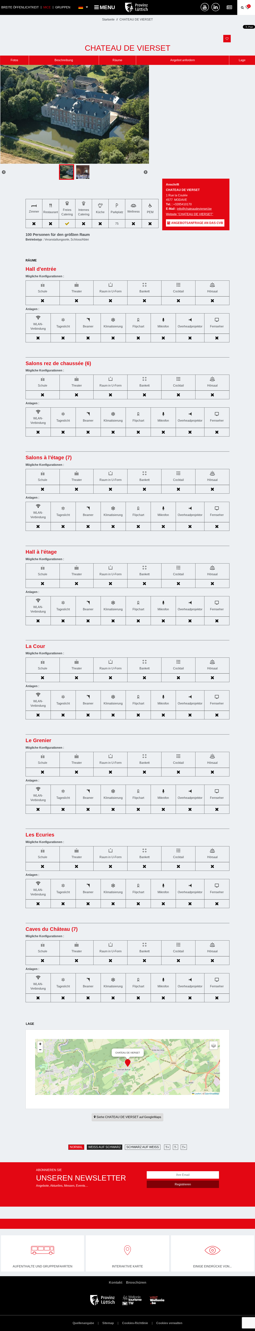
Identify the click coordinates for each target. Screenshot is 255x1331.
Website (189, 214)
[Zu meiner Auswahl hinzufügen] (227, 38)
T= (167, 1147)
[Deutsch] (81, 7)
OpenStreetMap (212, 1093)
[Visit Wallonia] (157, 1300)
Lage (242, 60)
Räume (117, 60)
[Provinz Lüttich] (102, 1300)
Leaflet (197, 1093)
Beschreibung (64, 60)
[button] (127, 1063)
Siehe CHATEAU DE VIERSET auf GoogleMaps (129, 1117)
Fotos (14, 60)
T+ (184, 1147)
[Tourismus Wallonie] (132, 1300)
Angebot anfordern (182, 60)
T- (175, 1147)
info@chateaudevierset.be (194, 208)
